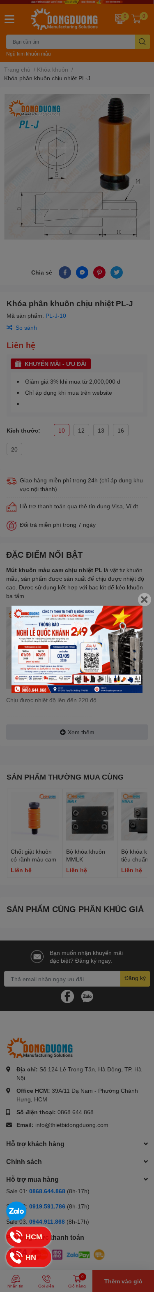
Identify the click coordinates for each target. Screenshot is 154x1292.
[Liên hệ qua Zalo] (16, 1211)
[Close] (144, 599)
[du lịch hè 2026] (77, 649)
